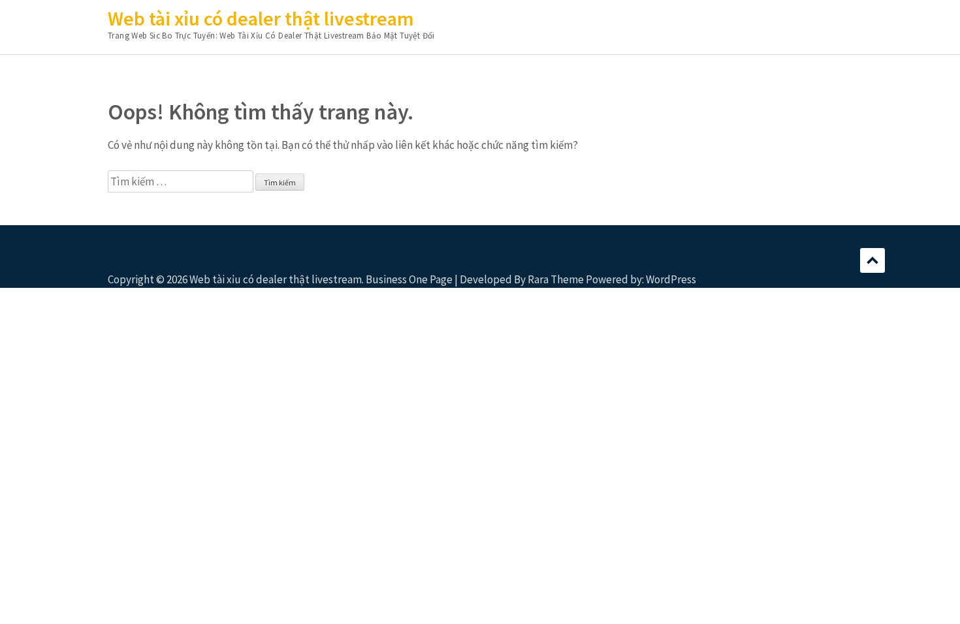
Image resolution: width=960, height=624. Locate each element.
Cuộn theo (872, 260)
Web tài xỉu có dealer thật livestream (261, 18)
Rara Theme (556, 279)
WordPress (671, 279)
